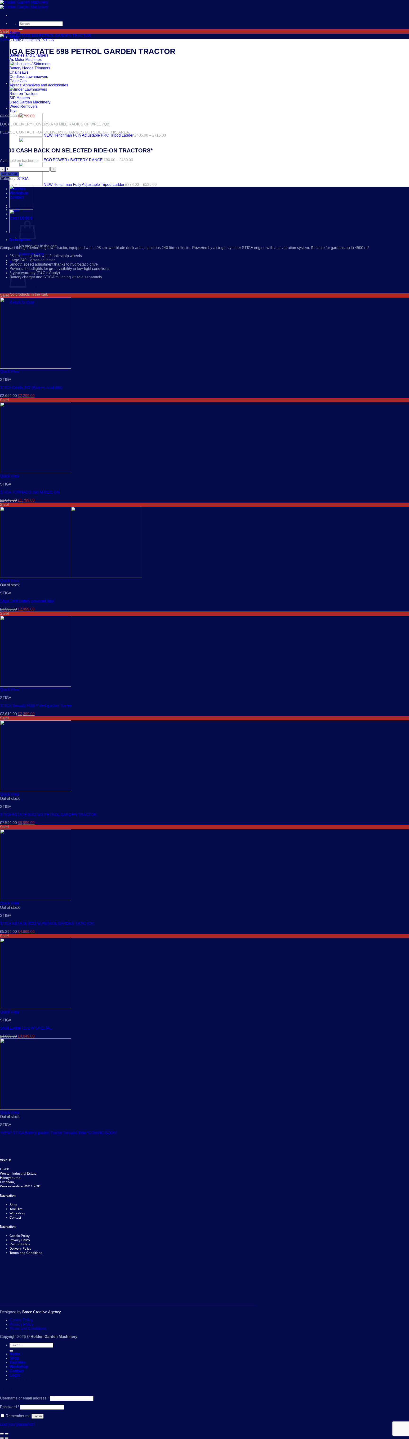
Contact (16, 1371)
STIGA (48, 40)
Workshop (18, 1367)
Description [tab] (19, 240)
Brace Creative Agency (41, 1312)
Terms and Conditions (27, 1329)
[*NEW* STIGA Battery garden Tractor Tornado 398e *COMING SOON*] (35, 1108)
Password (9, 1407)
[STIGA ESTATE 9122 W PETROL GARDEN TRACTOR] (35, 899)
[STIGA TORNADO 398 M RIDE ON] (35, 472)
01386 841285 (25, 1379)
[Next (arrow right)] (7, 1438)
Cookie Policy (21, 1320)
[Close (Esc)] (2, 1434)
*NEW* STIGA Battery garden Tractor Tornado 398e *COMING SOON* (58, 1133)
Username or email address (24, 1398)
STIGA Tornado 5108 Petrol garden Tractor (35, 706)
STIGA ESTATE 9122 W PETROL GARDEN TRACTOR (47, 924)
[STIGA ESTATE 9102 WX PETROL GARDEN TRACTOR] (35, 790)
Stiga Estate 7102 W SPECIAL (26, 1028)
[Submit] (21, 29)
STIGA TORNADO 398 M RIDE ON (29, 492)
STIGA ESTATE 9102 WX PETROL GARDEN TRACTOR (48, 815)
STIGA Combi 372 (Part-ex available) (31, 388)
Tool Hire (17, 1362)
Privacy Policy (21, 1324)
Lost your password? (17, 1424)
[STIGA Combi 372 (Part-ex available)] (35, 367)
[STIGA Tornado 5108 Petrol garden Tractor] (21, 83)
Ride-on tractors (26, 40)
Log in (37, 1416)
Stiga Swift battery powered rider (27, 601)
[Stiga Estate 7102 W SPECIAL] (35, 1008)
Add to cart (9, 174)
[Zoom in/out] (7, 1434)
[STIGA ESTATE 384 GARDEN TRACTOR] (21, 108)
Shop (14, 1358)
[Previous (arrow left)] (2, 1438)
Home (14, 33)
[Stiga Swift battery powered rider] (71, 577)
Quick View (9, 372)
